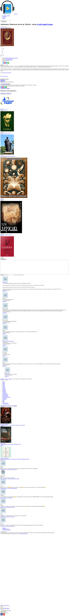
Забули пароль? (6, 608)
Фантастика (5, 393)
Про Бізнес (5, 398)
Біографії (4, 391)
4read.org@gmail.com (23, 533)
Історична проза (6, 396)
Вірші (4, 382)
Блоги (4, 18)
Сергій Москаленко (8, 59)
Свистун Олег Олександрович (8, 341)
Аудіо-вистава (5, 395)
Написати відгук (3, 259)
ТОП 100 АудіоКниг (6, 15)
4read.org (15, 13)
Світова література (8, 57)
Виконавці (4, 16)
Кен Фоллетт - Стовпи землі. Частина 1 (7, 507)
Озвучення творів (6, 403)
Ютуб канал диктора (4, 76)
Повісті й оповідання (6, 397)
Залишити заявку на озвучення (6, 405)
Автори (4, 17)
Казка (4, 381)
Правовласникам (6, 528)
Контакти (4, 527)
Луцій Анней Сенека (45, 24)
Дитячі (4, 387)
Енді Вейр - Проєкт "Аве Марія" (6, 497)
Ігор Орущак (5, 282)
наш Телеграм (14, 405)
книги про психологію (7, 72)
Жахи (4, 384)
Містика (4, 389)
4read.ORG (2, 378)
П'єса (4, 400)
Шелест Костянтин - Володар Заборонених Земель (9, 478)
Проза (4, 386)
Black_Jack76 (7, 373)
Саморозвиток (15, 57)
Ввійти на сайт (3, 611)
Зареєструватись (6, 605)
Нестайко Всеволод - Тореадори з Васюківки (8, 469)
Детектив (4, 392)
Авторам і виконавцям (7, 529)
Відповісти (5, 301)
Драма (4, 385)
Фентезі (4, 388)
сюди (13, 533)
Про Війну (5, 399)
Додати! (2, 274)
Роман (4, 383)
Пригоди (4, 390)
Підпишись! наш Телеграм (5, 88)
